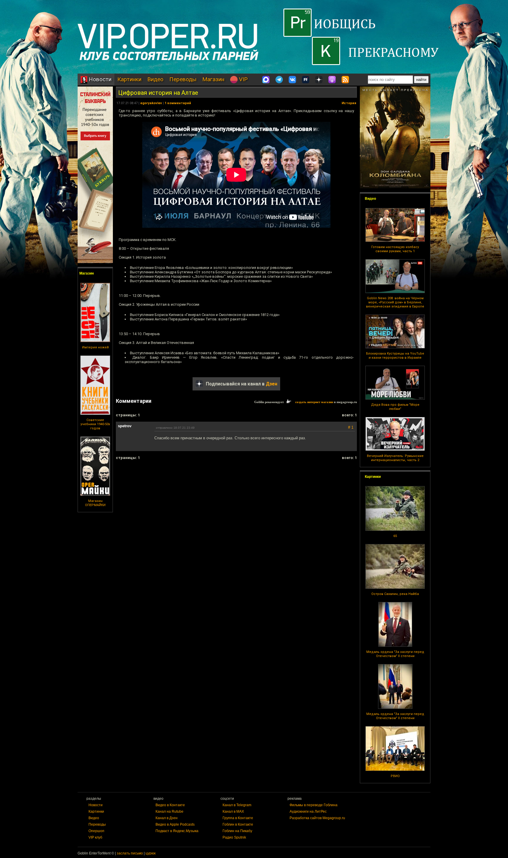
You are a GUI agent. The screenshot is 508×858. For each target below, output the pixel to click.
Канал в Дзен (167, 818)
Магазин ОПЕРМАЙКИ (95, 503)
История (349, 103)
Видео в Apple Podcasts (175, 824)
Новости (99, 79)
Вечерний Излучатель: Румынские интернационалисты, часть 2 (395, 458)
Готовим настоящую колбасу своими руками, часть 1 (395, 249)
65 (395, 536)
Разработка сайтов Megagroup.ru (317, 818)
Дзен (271, 384)
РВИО (395, 776)
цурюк (151, 853)
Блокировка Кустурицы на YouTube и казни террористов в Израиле (395, 356)
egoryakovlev (151, 103)
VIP (243, 79)
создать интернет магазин (314, 402)
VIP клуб (95, 837)
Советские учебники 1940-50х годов (95, 424)
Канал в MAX (233, 811)
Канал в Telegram (237, 805)
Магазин (213, 79)
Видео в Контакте (170, 805)
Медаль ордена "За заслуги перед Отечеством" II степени (395, 654)
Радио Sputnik (234, 837)
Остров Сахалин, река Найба (395, 594)
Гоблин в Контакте (238, 824)
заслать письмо (130, 853)
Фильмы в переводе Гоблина (313, 805)
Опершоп (96, 831)
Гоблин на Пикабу (237, 831)
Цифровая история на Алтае (158, 92)
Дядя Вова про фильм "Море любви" (395, 407)
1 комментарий (178, 103)
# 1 (350, 427)
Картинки (129, 79)
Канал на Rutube (169, 811)
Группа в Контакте (238, 818)
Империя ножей (95, 347)
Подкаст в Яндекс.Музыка (177, 831)
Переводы (182, 79)
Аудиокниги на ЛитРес (308, 811)
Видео (155, 79)
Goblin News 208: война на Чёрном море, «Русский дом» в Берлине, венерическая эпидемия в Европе (395, 302)
